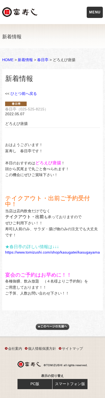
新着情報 (25, 60)
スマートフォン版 (70, 384)
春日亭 (42, 60)
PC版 (34, 384)
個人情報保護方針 (42, 349)
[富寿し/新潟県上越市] (20, 13)
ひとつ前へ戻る (23, 93)
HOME (7, 60)
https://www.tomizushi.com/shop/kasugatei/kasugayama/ (53, 252)
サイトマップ (72, 349)
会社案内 (15, 349)
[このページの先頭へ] (52, 329)
